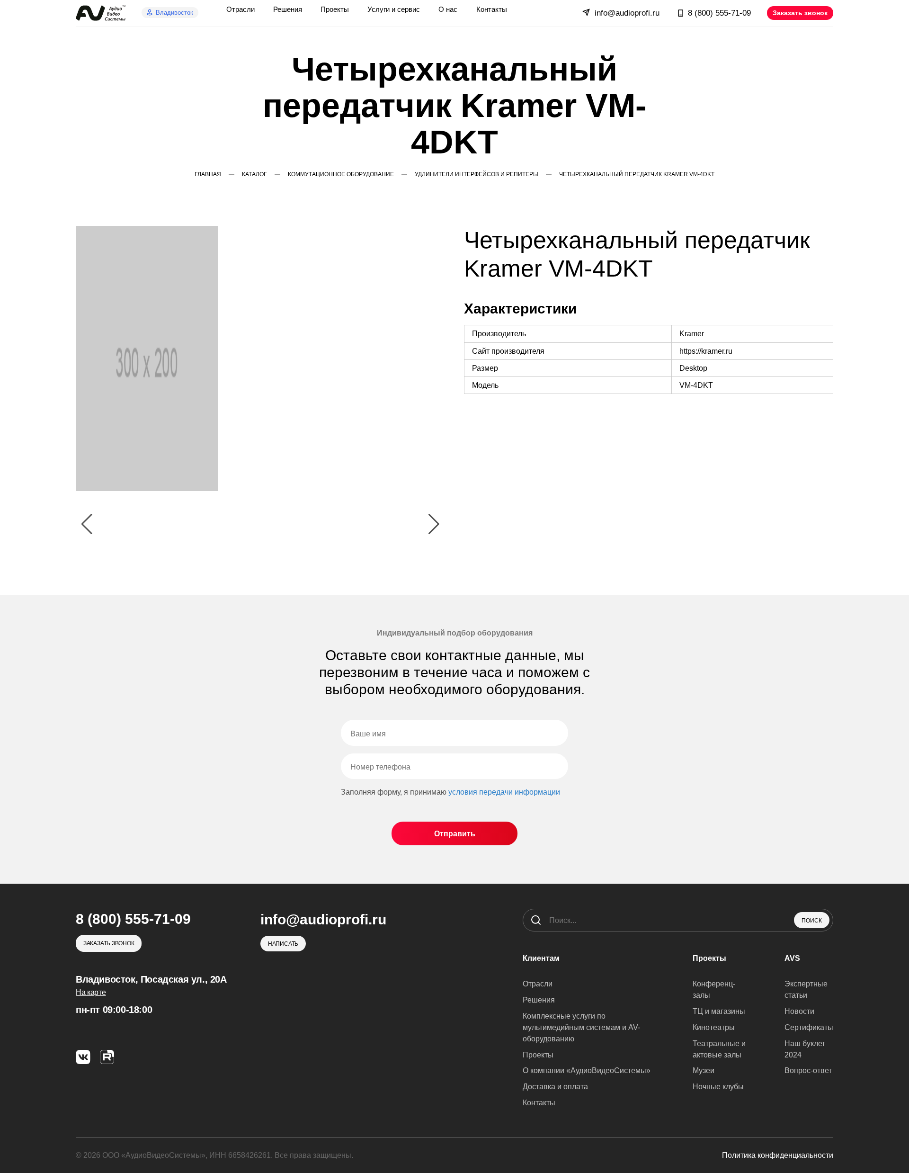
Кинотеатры (714, 1027)
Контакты (539, 1103)
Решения (539, 1000)
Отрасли (538, 984)
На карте (91, 992)
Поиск (812, 920)
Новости (799, 1011)
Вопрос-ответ (808, 1070)
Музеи (703, 1070)
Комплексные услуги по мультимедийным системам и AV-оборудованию (581, 1027)
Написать (283, 943)
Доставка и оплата (555, 1087)
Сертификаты (808, 1027)
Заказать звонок (800, 13)
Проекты (538, 1055)
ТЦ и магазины (719, 1011)
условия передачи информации (504, 792)
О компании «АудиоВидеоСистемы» (587, 1070)
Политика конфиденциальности (777, 1155)
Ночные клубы (718, 1087)
